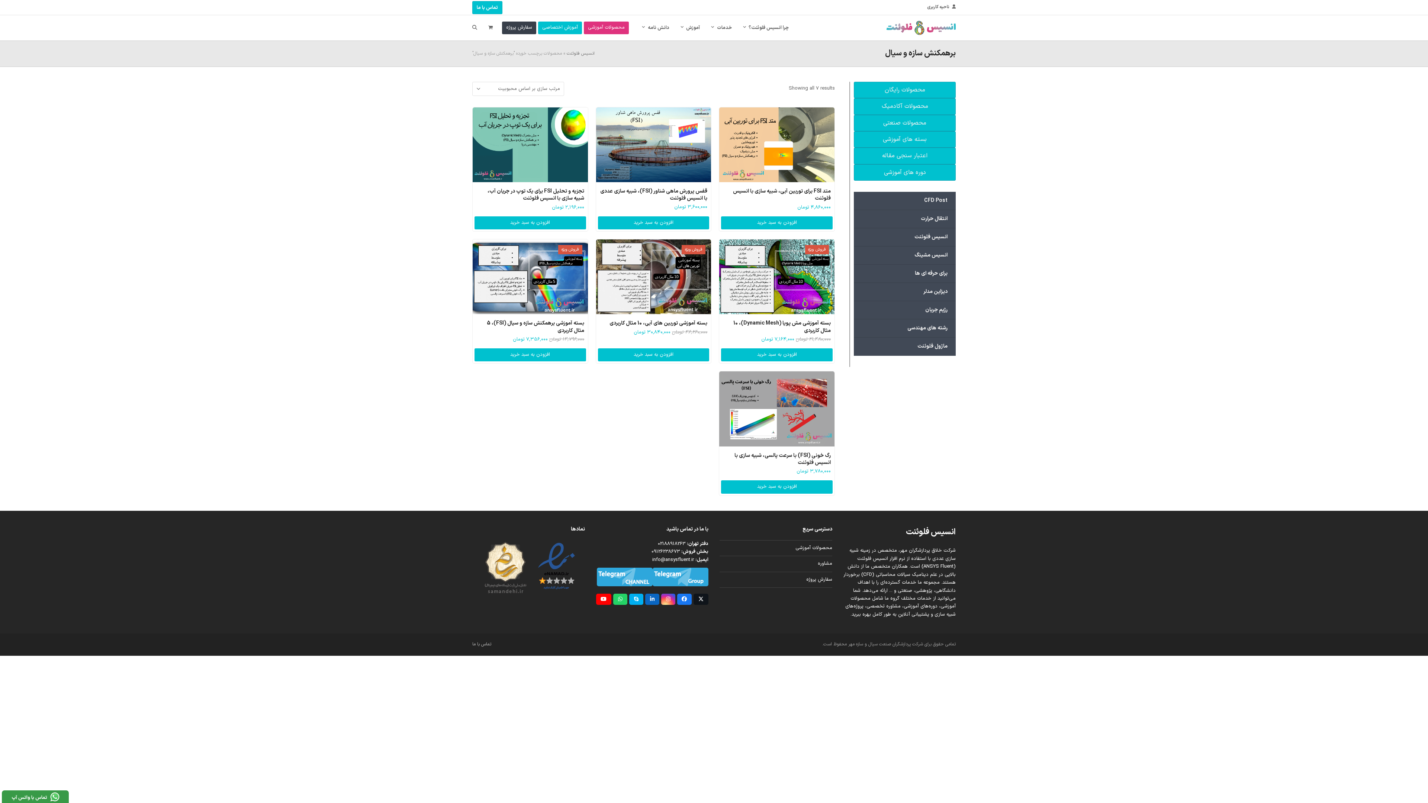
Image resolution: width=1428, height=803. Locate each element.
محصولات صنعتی (904, 123)
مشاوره (825, 563)
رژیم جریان (936, 310)
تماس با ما (487, 8)
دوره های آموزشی (905, 172)
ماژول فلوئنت (932, 346)
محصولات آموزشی (813, 548)
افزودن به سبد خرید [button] (777, 222)
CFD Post (936, 200)
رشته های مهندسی (927, 328)
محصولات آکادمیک (905, 106)
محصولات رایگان (905, 90)
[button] (490, 28)
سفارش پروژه (819, 579)
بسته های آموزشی (905, 139)
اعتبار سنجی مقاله (904, 155)
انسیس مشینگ (931, 255)
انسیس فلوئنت (581, 53)
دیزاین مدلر (935, 292)
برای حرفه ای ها (931, 273)
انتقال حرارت (934, 219)
